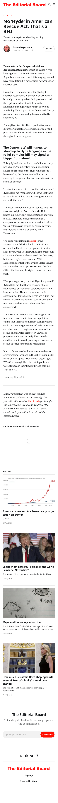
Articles (7, 15)
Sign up (29, 775)
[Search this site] (49, 4)
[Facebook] (26, 756)
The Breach (34, 401)
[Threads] (37, 756)
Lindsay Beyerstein (22, 47)
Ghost (35, 781)
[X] (21, 756)
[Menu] (54, 4)
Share (49, 48)
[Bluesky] (31, 756)
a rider (32, 240)
